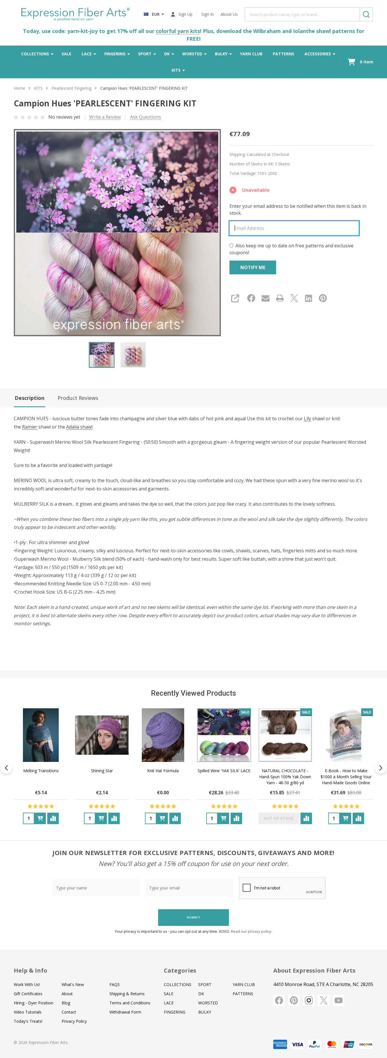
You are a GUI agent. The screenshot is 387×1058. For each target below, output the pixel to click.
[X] (294, 298)
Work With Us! (27, 984)
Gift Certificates (28, 993)
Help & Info (30, 970)
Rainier (29, 427)
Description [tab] (29, 397)
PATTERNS (283, 53)
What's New (73, 984)
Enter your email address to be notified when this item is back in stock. (297, 209)
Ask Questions (145, 117)
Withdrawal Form (125, 1012)
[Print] (280, 298)
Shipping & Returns (127, 993)
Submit (194, 917)
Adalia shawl (79, 427)
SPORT (145, 53)
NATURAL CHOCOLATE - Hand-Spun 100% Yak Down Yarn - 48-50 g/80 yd (285, 776)
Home (19, 88)
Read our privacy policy (251, 931)
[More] (52, 53)
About (67, 993)
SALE (66, 53)
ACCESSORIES (318, 53)
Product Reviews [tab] (78, 397)
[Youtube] (338, 1000)
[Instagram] (309, 1000)
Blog (66, 1003)
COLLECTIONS (35, 53)
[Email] (266, 298)
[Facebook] (251, 298)
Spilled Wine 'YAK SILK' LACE (224, 770)
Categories (180, 970)
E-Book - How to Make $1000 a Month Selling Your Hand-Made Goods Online (346, 776)
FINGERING (114, 53)
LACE (87, 53)
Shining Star (102, 770)
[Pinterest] (323, 298)
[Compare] (53, 818)
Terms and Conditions (129, 1003)
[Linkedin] (309, 298)
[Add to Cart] (40, 818)
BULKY (221, 53)
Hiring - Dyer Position (33, 1003)
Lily (307, 418)
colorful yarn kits (178, 31)
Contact (69, 1012)
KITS (176, 70)
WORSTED (192, 53)
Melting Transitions (41, 770)
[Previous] (6, 768)
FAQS (114, 984)
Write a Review (105, 117)
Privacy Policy (74, 1021)
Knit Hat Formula (163, 770)
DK (167, 53)
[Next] (380, 768)
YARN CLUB (251, 53)
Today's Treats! (28, 1021)
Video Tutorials (28, 1012)
